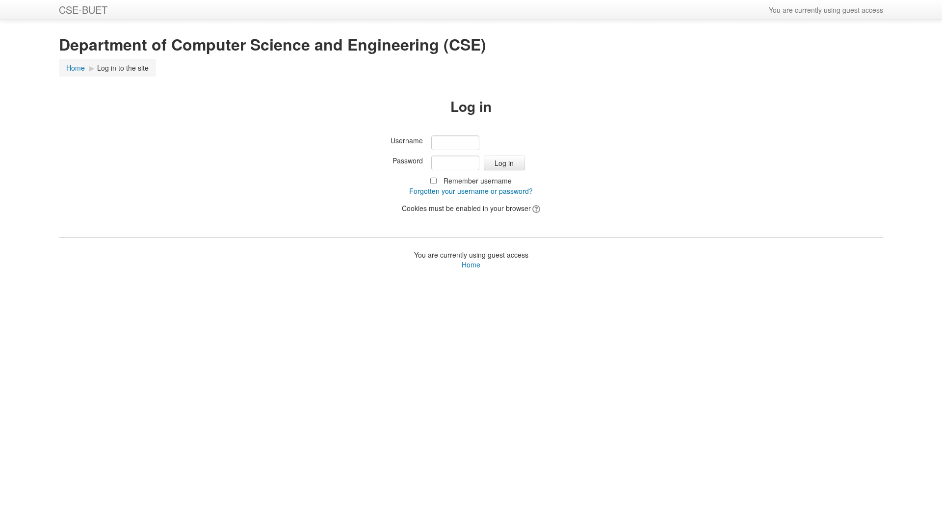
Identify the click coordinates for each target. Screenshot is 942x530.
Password (407, 160)
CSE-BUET (83, 9)
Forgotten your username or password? (471, 191)
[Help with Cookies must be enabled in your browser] (535, 208)
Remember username (478, 181)
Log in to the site (123, 68)
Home (75, 68)
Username (407, 140)
